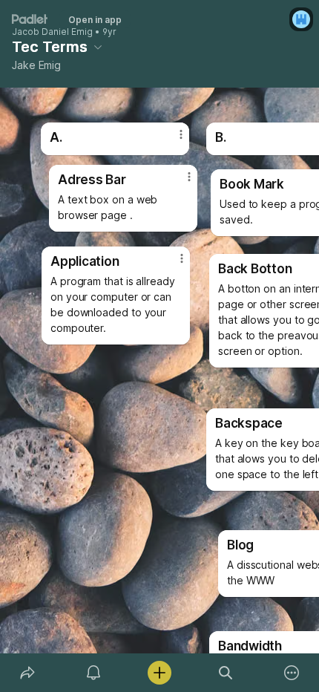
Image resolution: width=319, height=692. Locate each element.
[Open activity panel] (93, 673)
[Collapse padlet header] (97, 46)
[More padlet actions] (292, 673)
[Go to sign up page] (301, 19)
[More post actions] (172, 264)
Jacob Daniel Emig (52, 32)
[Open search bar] (226, 672)
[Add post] (159, 673)
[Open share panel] (27, 673)
